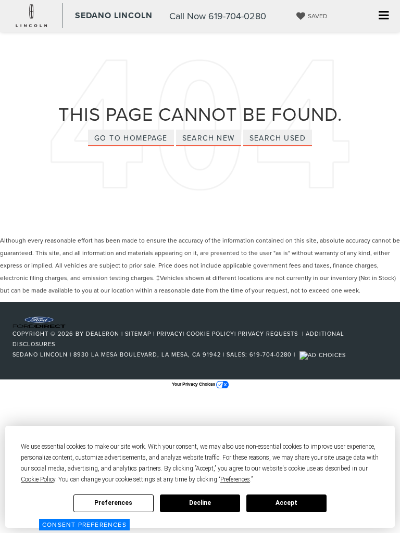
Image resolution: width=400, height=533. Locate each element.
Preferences (113, 502)
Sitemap (138, 333)
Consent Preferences (84, 524)
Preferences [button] (235, 479)
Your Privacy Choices (194, 383)
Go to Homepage (131, 138)
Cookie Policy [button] (38, 479)
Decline (200, 502)
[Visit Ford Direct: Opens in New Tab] (323, 354)
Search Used (277, 138)
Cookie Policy (210, 333)
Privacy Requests (269, 333)
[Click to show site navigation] (383, 16)
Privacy (170, 333)
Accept (286, 502)
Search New (208, 138)
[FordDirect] (39, 321)
